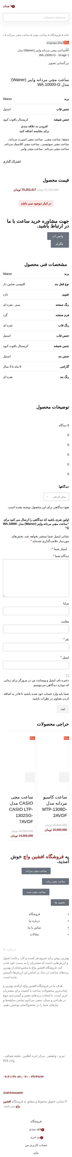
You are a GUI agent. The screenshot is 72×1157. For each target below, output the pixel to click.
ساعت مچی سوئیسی (55, 144)
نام (66, 639)
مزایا (66, 603)
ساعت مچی (40, 34)
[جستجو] (7, 17)
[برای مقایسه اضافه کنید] (42, 777)
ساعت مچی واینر (32, 148)
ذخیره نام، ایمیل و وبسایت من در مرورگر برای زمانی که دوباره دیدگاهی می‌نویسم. (36, 683)
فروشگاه (55, 34)
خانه (66, 34)
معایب (65, 621)
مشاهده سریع (53, 777)
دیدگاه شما (61, 556)
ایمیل (64, 657)
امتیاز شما (59, 549)
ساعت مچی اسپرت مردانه (26, 139)
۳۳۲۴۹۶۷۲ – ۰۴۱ (33, 1076)
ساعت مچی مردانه (18, 34)
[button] (64, 777)
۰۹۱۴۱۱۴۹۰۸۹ (12, 1076)
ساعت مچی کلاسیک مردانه (22, 144)
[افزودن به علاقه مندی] (64, 787)
